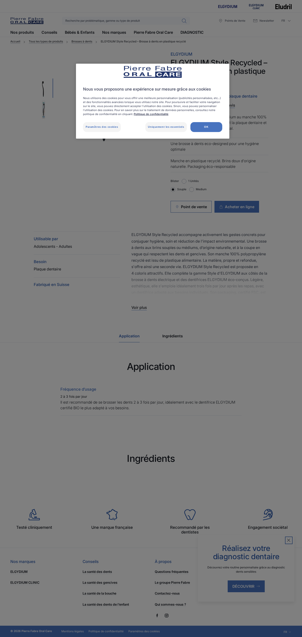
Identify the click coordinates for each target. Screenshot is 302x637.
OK (206, 126)
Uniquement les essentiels (166, 126)
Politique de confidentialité (151, 114)
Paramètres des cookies (102, 126)
